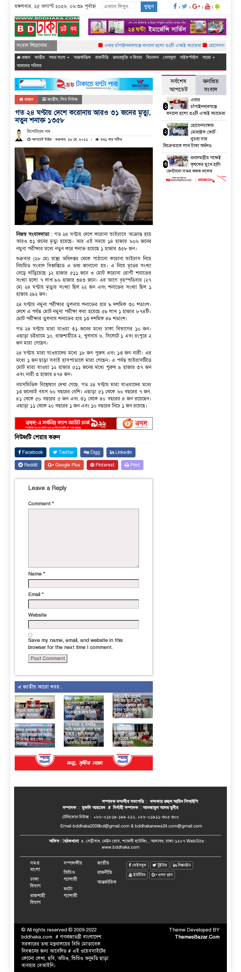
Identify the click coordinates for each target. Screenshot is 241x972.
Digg (94, 452)
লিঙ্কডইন (184, 865)
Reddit (30, 465)
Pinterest (104, 465)
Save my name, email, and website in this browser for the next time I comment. (75, 643)
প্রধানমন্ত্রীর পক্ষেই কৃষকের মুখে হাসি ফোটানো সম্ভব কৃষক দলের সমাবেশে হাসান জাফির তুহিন (130, 705)
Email (36, 594)
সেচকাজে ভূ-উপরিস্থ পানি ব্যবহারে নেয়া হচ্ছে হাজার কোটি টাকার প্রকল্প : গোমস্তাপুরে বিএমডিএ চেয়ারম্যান (83, 734)
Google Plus (67, 465)
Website (37, 615)
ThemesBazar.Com (197, 937)
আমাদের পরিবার (29, 65)
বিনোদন (152, 57)
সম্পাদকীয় (73, 863)
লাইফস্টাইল (189, 57)
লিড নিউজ (69, 99)
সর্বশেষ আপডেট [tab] (178, 85)
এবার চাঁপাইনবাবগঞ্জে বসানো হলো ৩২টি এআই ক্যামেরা (143, 45)
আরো (207, 57)
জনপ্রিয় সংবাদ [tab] (211, 85)
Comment (41, 504)
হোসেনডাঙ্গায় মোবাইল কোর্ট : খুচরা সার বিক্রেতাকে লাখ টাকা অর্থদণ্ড (81, 710)
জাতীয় (40, 57)
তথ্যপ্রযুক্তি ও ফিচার (127, 57)
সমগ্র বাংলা (57, 57)
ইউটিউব (138, 874)
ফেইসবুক (138, 865)
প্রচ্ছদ (25, 57)
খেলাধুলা (169, 57)
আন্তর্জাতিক (82, 57)
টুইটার (161, 865)
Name (36, 574)
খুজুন (149, 7)
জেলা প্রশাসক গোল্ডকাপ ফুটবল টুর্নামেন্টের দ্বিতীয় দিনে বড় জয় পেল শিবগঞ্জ (34, 737)
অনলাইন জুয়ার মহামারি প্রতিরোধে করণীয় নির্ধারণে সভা (131, 738)
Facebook (32, 452)
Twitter (65, 452)
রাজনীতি (101, 57)
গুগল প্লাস (165, 874)
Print (134, 465)
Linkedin (123, 452)
